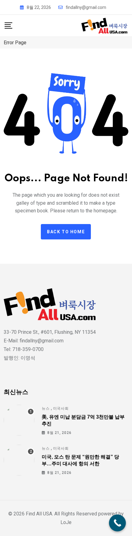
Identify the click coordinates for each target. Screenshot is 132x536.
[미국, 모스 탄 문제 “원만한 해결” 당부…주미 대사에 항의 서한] (19, 460)
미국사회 (61, 408)
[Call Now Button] (117, 522)
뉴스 (46, 408)
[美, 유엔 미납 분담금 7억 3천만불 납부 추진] (19, 420)
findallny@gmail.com (86, 7)
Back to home (66, 231)
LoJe (66, 522)
